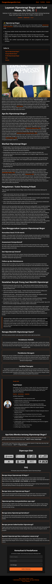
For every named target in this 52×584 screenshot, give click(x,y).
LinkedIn (27, 394)
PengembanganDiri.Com (11, 2)
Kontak (7, 60)
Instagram (21, 394)
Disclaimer (28, 581)
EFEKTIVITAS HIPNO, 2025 (8, 172)
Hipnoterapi (26, 17)
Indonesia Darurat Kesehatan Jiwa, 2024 (27, 133)
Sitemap (23, 578)
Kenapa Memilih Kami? (11, 53)
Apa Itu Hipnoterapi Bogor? (12, 51)
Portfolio (42, 2)
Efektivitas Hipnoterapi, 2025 (33, 128)
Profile (15, 394)
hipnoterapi (20, 106)
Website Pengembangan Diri (22, 579)
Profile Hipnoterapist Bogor (12, 56)
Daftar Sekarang (26, 569)
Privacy (23, 581)
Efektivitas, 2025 (29, 174)
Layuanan (20, 17)
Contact (48, 2)
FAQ (6, 58)
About (37, 2)
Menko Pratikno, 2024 (11, 138)
